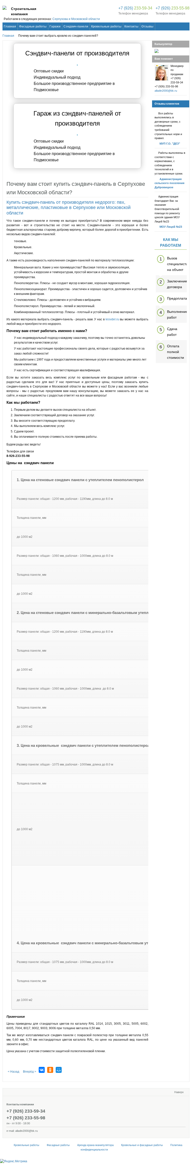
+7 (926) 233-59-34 (25, 1111)
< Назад (13, 1071)
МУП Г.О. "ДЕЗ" (170, 143)
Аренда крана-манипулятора (95, 1145)
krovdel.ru (112, 319)
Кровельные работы (26, 1145)
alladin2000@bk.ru (166, 90)
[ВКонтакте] (42, 1070)
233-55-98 (173, 8)
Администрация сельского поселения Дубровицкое (169, 183)
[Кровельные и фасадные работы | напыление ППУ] (4, 8)
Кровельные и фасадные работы (142, 1145)
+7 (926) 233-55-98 (25, 1117)
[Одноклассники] (50, 1070)
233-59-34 (135, 8)
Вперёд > (29, 1071)
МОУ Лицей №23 (171, 226)
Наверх (179, 1092)
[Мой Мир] (59, 1070)
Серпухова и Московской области (76, 19)
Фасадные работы (58, 1145)
